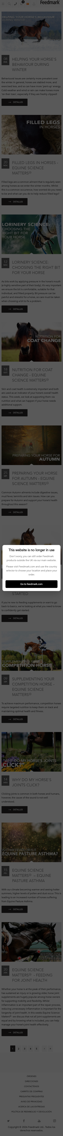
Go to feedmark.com (31, 584)
